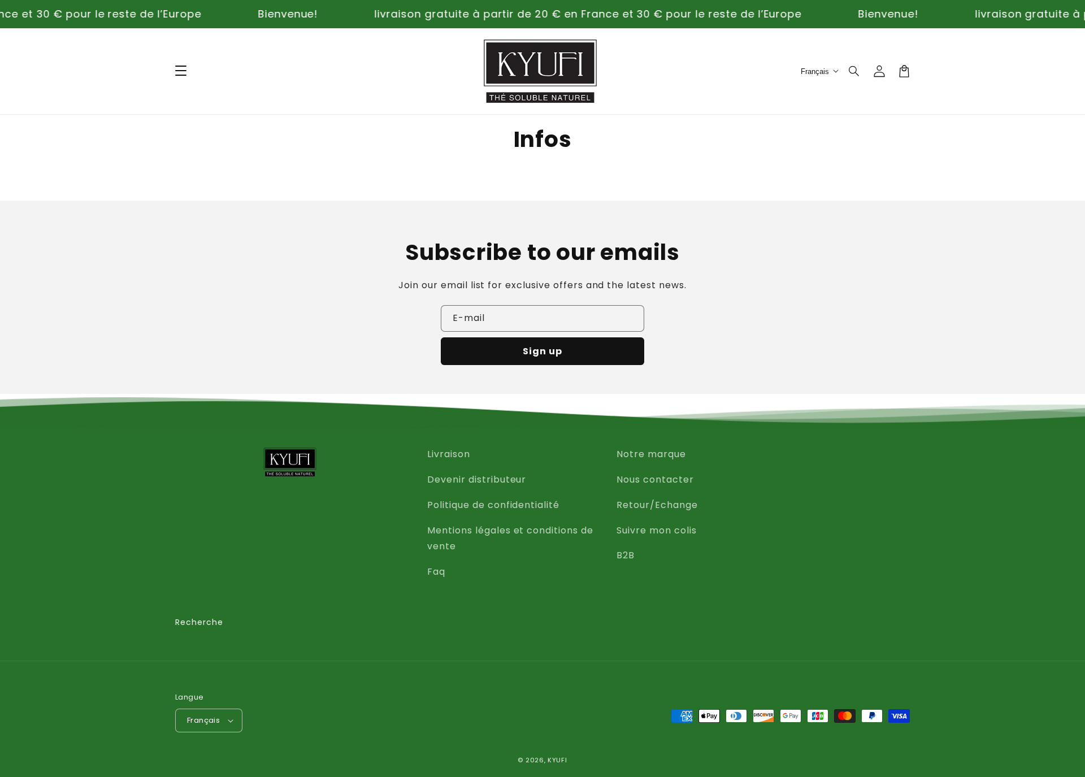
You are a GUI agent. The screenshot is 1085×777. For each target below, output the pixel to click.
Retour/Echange (657, 504)
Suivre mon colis (656, 530)
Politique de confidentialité (493, 504)
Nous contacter (655, 479)
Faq (436, 571)
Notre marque (651, 454)
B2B (626, 555)
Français (203, 720)
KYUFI (557, 760)
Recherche (199, 622)
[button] (854, 71)
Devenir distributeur (476, 479)
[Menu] (180, 71)
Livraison (448, 454)
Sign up (542, 351)
